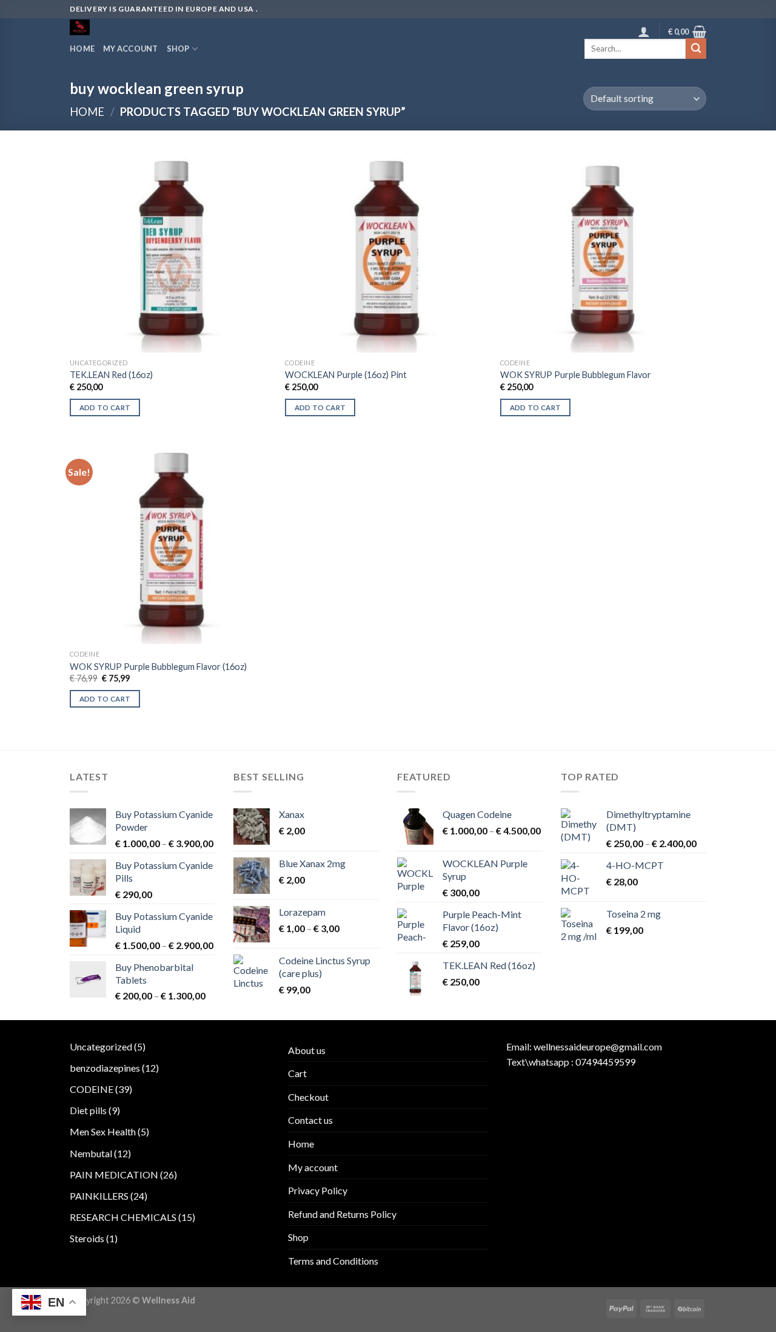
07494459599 (605, 1061)
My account (130, 48)
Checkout (308, 1097)
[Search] (696, 48)
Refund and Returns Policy (342, 1214)
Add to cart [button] (105, 407)
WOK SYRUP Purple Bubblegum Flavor (575, 375)
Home (82, 48)
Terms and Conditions (333, 1260)
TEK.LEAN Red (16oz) (111, 375)
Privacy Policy (317, 1190)
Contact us (310, 1120)
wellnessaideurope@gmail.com (598, 1046)
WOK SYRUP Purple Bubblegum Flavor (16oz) (158, 666)
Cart (297, 1073)
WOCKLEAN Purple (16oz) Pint (346, 375)
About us (307, 1050)
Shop (178, 48)
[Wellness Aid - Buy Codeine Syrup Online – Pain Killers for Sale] (120, 27)
